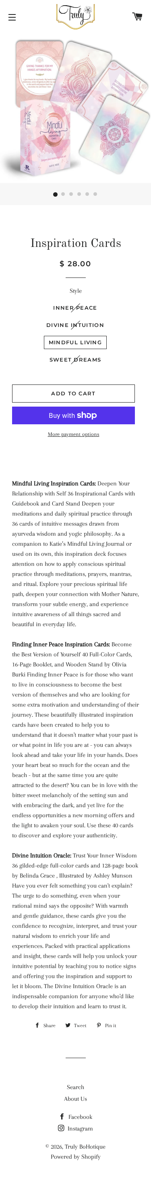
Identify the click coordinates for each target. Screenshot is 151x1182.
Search (75, 1087)
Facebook (79, 1116)
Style (76, 290)
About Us (75, 1098)
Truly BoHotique (85, 1146)
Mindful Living (75, 342)
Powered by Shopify (76, 1156)
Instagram (79, 1128)
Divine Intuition (75, 325)
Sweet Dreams (75, 359)
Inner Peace (75, 307)
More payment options (73, 434)
